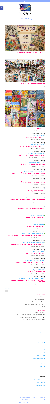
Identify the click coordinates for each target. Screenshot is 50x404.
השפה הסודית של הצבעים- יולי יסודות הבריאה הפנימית (26, 235)
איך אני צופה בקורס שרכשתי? (39, 358)
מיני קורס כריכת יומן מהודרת (35, 253)
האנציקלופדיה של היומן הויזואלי (38, 302)
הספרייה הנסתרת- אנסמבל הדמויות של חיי (31, 52)
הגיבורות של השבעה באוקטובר (34, 217)
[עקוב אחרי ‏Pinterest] (11, 397)
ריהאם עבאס (42, 312)
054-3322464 (11, 1)
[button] (1, 8)
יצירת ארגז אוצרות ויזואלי (36, 191)
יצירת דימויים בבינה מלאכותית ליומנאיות (31, 209)
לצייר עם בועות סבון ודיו (40, 299)
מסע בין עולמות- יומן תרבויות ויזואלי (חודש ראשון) (28, 173)
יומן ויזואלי (43, 363)
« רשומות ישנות (8, 288)
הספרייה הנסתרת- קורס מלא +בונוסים (32, 146)
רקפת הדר (41, 55)
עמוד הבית (43, 349)
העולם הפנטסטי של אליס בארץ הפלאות (32, 155)
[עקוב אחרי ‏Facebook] (16, 397)
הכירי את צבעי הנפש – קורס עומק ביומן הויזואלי (29, 262)
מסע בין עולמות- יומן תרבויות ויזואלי (33, 182)
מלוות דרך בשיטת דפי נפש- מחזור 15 (33, 164)
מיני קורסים (31, 157)
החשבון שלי (42, 333)
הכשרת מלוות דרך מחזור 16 (35, 226)
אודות (44, 352)
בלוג (44, 339)
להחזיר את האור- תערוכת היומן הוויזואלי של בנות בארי (34, 304)
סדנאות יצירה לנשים (41, 382)
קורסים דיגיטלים (41, 342)
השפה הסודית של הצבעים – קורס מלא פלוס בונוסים (28, 244)
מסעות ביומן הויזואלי (41, 355)
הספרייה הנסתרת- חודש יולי (35, 137)
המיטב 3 (43, 306)
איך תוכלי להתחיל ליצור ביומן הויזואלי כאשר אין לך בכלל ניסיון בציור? (31, 297)
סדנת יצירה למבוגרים (40, 385)
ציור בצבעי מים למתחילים (39, 379)
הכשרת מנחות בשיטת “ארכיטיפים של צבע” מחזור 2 (27, 200)
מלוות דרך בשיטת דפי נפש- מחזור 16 (33, 84)
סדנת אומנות (42, 366)
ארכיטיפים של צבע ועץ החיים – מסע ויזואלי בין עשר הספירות (28, 281)
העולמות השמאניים (34, 312)
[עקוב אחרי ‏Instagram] (17, 400)
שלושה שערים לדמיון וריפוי (36, 271)
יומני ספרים (41, 128)
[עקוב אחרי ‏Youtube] (14, 397)
